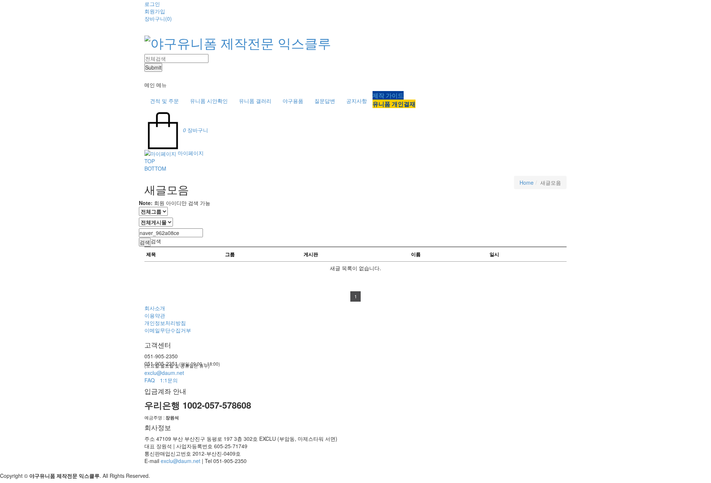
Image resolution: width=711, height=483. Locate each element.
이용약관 (154, 315)
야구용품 (293, 100)
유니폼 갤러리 (255, 100)
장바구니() (158, 18)
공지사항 (356, 100)
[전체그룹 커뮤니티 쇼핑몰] (153, 211)
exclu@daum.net (164, 372)
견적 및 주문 (164, 100)
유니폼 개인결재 (394, 104)
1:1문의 (169, 380)
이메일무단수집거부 (167, 330)
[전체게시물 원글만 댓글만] (156, 222)
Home (527, 182)
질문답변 (324, 100)
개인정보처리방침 (165, 322)
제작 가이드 (388, 95)
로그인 (152, 3)
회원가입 (154, 11)
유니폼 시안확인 (209, 100)
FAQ (149, 380)
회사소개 (154, 308)
